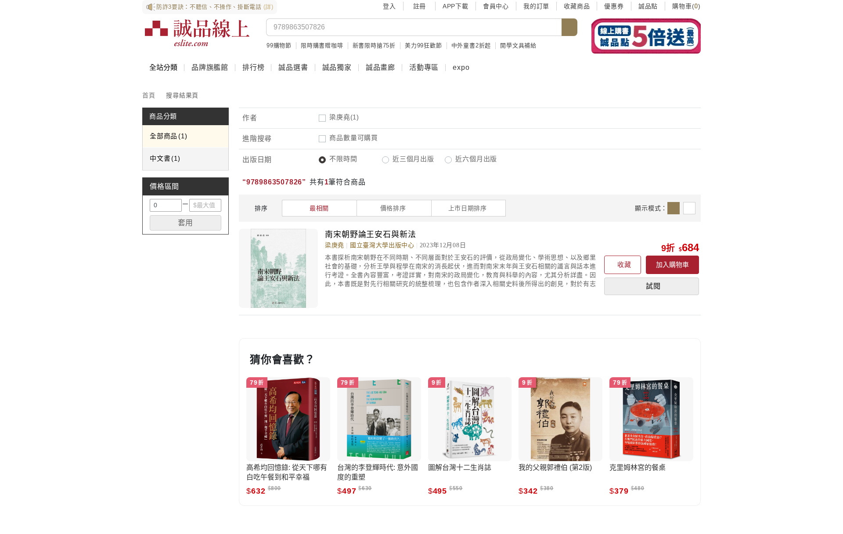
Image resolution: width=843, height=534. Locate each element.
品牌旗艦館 (209, 67)
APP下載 (455, 6)
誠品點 (648, 6)
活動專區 (424, 67)
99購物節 (279, 45)
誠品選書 (293, 67)
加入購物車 (672, 264)
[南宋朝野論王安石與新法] (282, 268)
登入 (389, 6)
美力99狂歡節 (423, 45)
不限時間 (343, 158)
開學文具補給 (518, 45)
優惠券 (613, 6)
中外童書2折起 (471, 45)
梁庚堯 (344, 117)
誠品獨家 (337, 67)
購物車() (686, 6)
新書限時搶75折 (374, 45)
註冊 (419, 6)
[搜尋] (569, 27)
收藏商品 (577, 6)
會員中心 (496, 6)
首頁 (148, 95)
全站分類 (163, 67)
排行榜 (253, 67)
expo (461, 67)
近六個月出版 (476, 158)
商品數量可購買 (353, 137)
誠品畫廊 (380, 67)
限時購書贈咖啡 (322, 45)
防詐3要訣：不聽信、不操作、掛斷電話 (215, 7)
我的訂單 (536, 6)
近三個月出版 (413, 158)
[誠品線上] (197, 32)
